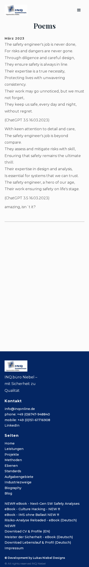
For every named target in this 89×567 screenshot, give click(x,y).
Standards (13, 471)
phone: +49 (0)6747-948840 (27, 414)
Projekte (12, 454)
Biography (13, 488)
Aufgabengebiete (19, 477)
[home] (16, 10)
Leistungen (14, 449)
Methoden (13, 460)
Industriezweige (18, 482)
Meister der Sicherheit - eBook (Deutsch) (39, 537)
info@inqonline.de (20, 409)
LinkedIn (12, 425)
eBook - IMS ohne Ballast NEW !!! (32, 515)
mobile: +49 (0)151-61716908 (27, 420)
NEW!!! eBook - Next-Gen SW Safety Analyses (42, 504)
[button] (78, 10)
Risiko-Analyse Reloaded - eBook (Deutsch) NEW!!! (41, 523)
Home (10, 443)
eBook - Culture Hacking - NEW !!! (32, 509)
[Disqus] (44, 283)
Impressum (14, 548)
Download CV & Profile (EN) (27, 531)
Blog (8, 493)
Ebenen (11, 466)
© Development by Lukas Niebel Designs (35, 558)
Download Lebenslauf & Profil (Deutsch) (38, 542)
